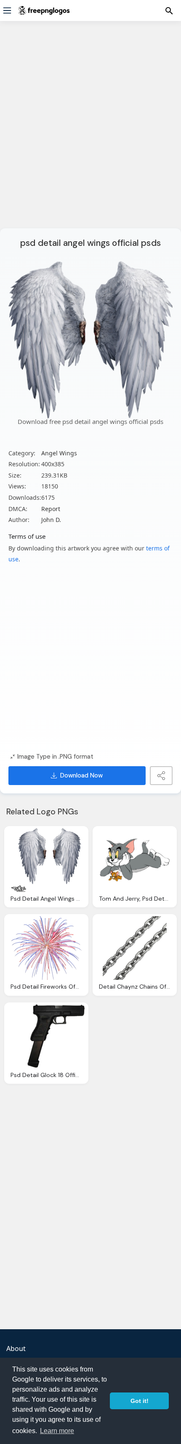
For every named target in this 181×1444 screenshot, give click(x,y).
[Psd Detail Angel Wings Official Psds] (46, 860)
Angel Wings (59, 453)
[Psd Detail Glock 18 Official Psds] (46, 1036)
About (16, 1348)
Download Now (81, 775)
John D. (51, 520)
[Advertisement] (90, 130)
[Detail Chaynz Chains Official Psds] (135, 948)
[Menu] (7, 10)
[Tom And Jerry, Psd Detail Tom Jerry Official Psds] (135, 860)
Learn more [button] (57, 1430)
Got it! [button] (139, 1401)
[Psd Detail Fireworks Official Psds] (46, 948)
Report (50, 509)
